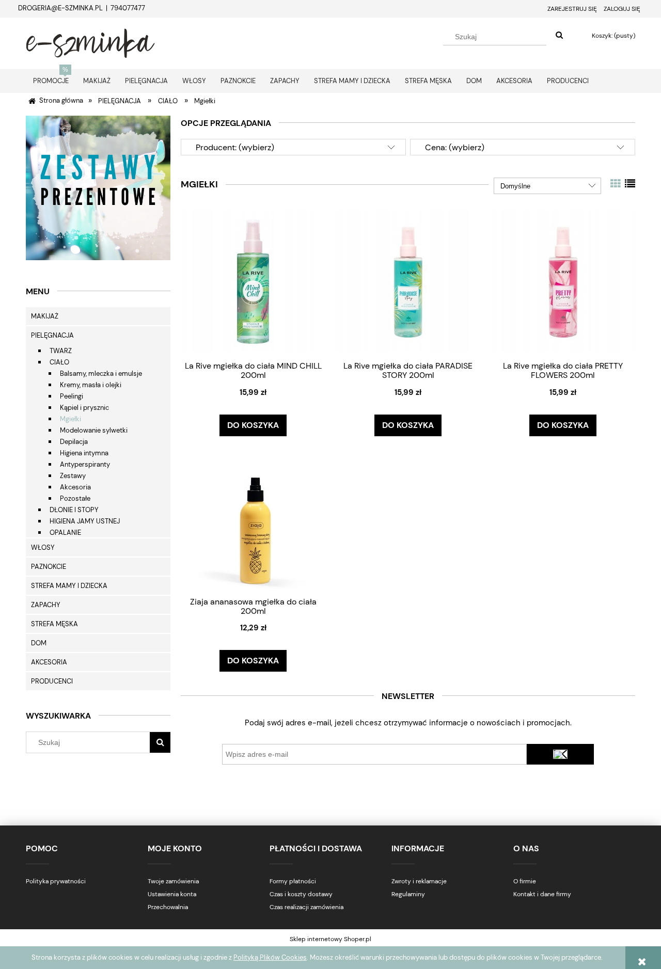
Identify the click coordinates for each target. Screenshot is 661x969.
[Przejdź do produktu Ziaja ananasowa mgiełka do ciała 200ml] (253, 516)
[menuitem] (51, 80)
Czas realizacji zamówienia (306, 907)
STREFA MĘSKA (54, 623)
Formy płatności (293, 881)
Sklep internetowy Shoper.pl (330, 939)
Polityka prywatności (56, 881)
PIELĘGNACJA (52, 335)
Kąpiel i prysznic (84, 407)
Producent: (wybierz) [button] (235, 147)
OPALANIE (65, 532)
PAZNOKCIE (48, 566)
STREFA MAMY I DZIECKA (69, 585)
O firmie (524, 881)
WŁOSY (43, 547)
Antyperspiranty (85, 464)
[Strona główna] (90, 42)
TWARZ (61, 350)
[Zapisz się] (560, 754)
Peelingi (71, 396)
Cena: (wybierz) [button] (454, 147)
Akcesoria (75, 487)
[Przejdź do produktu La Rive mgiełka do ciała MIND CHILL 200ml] (253, 280)
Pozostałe (75, 498)
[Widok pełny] (630, 183)
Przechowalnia (168, 907)
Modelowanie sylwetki (94, 430)
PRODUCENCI (52, 681)
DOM (38, 643)
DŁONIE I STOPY (74, 509)
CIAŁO (59, 362)
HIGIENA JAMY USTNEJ (85, 521)
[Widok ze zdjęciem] (615, 183)
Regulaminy (408, 894)
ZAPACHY (45, 604)
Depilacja (74, 441)
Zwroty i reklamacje (419, 881)
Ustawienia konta (172, 894)
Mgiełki (70, 419)
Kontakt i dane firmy (542, 894)
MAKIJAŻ (44, 316)
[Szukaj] (559, 35)
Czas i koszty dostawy (301, 894)
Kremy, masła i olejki (90, 384)
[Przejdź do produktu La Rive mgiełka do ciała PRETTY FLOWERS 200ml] (563, 280)
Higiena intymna (84, 453)
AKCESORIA (49, 662)
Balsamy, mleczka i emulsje (101, 373)
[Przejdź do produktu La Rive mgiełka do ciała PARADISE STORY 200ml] (408, 280)
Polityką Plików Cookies (270, 957)
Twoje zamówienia (173, 881)
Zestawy (73, 475)
